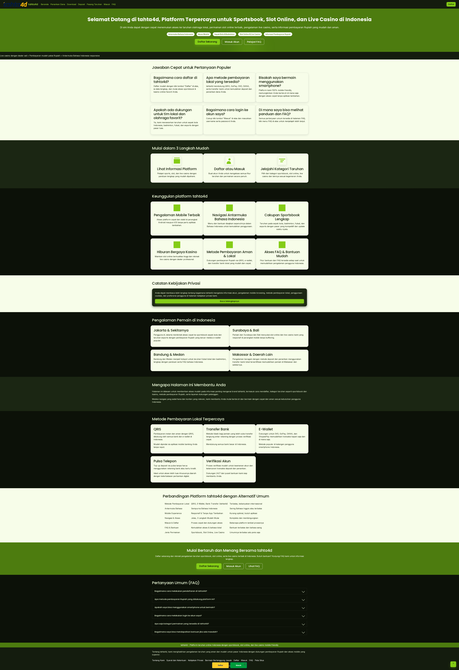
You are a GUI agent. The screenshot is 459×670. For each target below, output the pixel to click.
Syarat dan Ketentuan (176, 660)
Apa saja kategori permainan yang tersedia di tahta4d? (182, 623)
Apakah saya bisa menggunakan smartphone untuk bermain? (185, 607)
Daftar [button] (451, 4)
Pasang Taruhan (94, 4)
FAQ (114, 4)
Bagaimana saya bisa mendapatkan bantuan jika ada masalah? (186, 631)
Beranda (45, 4)
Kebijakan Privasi (195, 660)
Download (71, 4)
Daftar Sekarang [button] (207, 41)
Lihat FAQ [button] (254, 566)
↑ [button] (453, 663)
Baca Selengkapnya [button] (229, 301)
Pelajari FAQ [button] (254, 41)
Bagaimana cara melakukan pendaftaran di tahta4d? (181, 591)
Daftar (220, 665)
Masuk (107, 4)
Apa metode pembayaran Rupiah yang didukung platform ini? (185, 599)
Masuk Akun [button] (232, 41)
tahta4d (33, 4)
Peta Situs (259, 660)
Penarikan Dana (57, 4)
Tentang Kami (158, 660)
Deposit (81, 4)
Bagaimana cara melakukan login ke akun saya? (178, 615)
